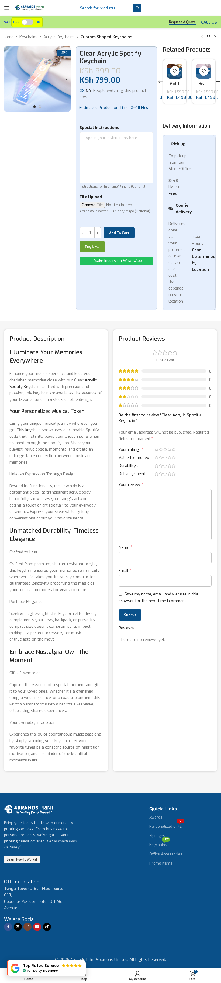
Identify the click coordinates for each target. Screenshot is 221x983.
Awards (156, 817)
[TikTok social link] (47, 927)
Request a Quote (182, 22)
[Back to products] (208, 37)
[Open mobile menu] (6, 8)
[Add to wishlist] (174, 71)
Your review (131, 484)
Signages (157, 835)
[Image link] (29, 809)
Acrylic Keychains (59, 37)
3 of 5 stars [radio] (165, 449)
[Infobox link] (21, 882)
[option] (34, 106)
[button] (9, 78)
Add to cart (119, 233)
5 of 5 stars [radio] (173, 449)
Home (8, 37)
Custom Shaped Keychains (106, 37)
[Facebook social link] (8, 927)
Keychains (28, 37)
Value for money (134, 458)
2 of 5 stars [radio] (160, 449)
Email (125, 570)
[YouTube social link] (37, 927)
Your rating (131, 449)
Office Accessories (165, 854)
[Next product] (215, 37)
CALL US (209, 22)
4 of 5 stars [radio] (169, 449)
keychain (33, 430)
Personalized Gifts (166, 825)
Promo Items (160, 863)
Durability (128, 466)
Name (125, 547)
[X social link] (18, 927)
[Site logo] (29, 7)
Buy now (92, 247)
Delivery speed (132, 474)
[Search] (137, 8)
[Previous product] (202, 37)
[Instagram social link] (27, 927)
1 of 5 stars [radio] (156, 449)
